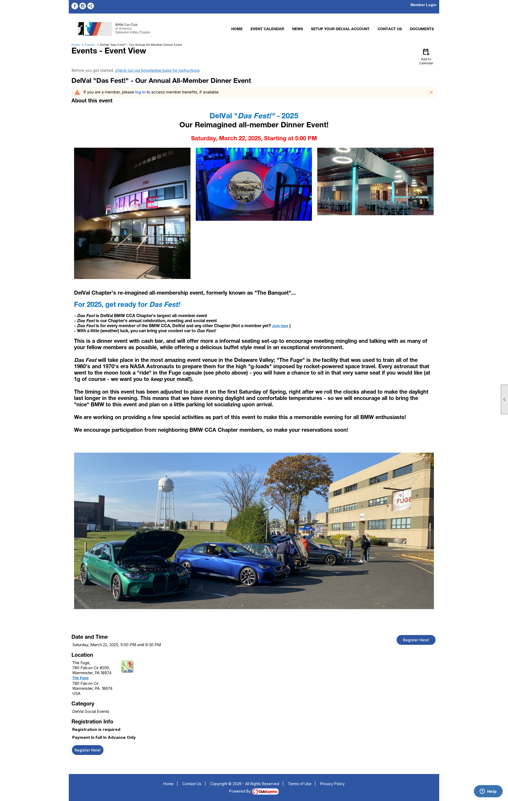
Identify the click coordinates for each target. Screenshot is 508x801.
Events (90, 45)
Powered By (240, 791)
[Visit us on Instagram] (82, 6)
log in (140, 92)
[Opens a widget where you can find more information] (488, 791)
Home (237, 29)
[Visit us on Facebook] (74, 6)
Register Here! (416, 640)
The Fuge (80, 678)
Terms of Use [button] (299, 783)
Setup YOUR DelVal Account (340, 29)
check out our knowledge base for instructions (157, 70)
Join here (280, 326)
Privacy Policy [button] (332, 783)
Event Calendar (267, 29)
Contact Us (390, 29)
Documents (422, 29)
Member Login (424, 5)
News (297, 29)
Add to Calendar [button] (426, 56)
